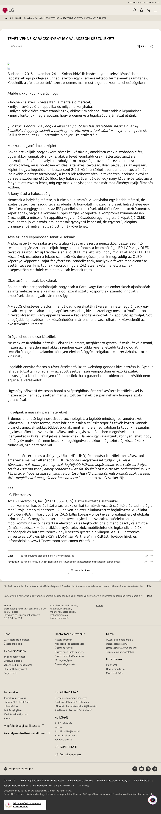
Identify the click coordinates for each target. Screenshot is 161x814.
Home (6, 18)
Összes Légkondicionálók (119, 639)
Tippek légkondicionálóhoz (120, 651)
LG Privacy (83, 785)
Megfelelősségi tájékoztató (22, 725)
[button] (134, 10)
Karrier (58, 727)
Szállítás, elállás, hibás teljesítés (72, 702)
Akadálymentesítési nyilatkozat (25, 733)
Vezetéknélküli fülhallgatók (18, 664)
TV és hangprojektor (14, 656)
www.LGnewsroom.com (49, 540)
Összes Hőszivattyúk (117, 643)
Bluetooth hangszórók (15, 668)
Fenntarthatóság (134, 2)
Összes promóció (13, 643)
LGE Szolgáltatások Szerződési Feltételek (42, 780)
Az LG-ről (16, 18)
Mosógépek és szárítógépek (69, 643)
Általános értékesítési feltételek (72, 710)
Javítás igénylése (13, 710)
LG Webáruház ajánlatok (17, 639)
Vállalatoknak (150, 2)
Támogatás (11, 692)
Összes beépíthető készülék (69, 651)
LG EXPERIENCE (66, 746)
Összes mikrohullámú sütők (69, 656)
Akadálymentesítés (42, 785)
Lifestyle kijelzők (13, 660)
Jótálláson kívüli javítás (16, 714)
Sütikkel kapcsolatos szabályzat (113, 780)
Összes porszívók (64, 647)
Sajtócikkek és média (33, 18)
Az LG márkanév (63, 723)
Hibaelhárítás (11, 706)
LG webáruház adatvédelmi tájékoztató (76, 706)
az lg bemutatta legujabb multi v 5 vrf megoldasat (47, 555)
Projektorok (10, 673)
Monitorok (111, 664)
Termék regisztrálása (15, 697)
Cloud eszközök (114, 673)
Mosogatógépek (63, 660)
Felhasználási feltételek (16, 785)
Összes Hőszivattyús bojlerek (121, 647)
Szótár (7, 718)
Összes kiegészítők (65, 664)
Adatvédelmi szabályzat (80, 780)
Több (149, 586)
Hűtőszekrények (63, 639)
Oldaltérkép (10, 780)
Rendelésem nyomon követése (71, 697)
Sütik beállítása (142, 780)
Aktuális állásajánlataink (68, 731)
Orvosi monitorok (115, 668)
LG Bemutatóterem (68, 754)
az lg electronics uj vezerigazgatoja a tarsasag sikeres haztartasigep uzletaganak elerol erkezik (71, 561)
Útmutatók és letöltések (17, 702)
